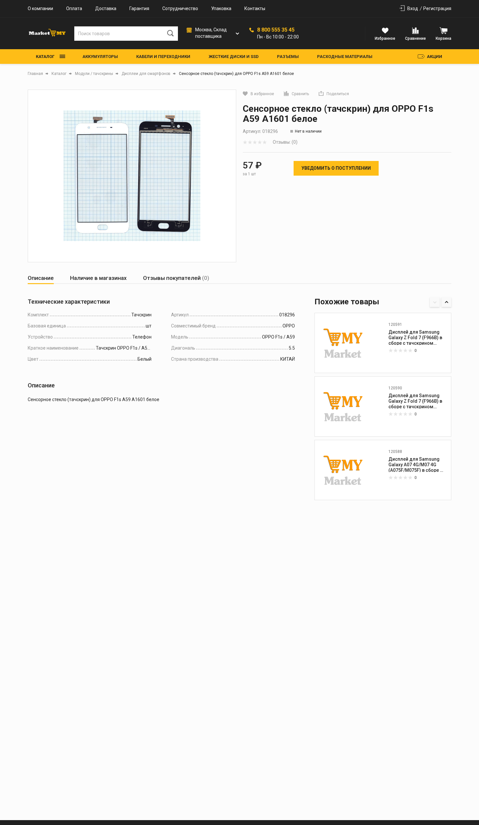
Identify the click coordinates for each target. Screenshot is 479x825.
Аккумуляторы (100, 56)
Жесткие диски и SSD (234, 56)
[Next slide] (446, 302)
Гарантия (139, 8)
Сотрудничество (180, 8)
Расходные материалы (344, 56)
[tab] (41, 278)
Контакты (254, 8)
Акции (434, 56)
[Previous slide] (435, 302)
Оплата (74, 8)
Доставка (105, 8)
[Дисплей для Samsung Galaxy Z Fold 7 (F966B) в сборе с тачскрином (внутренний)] (343, 343)
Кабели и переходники (163, 56)
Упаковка (221, 8)
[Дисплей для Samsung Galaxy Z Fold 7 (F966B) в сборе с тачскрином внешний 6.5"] (343, 406)
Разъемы (288, 56)
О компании (40, 8)
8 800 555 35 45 (276, 30)
